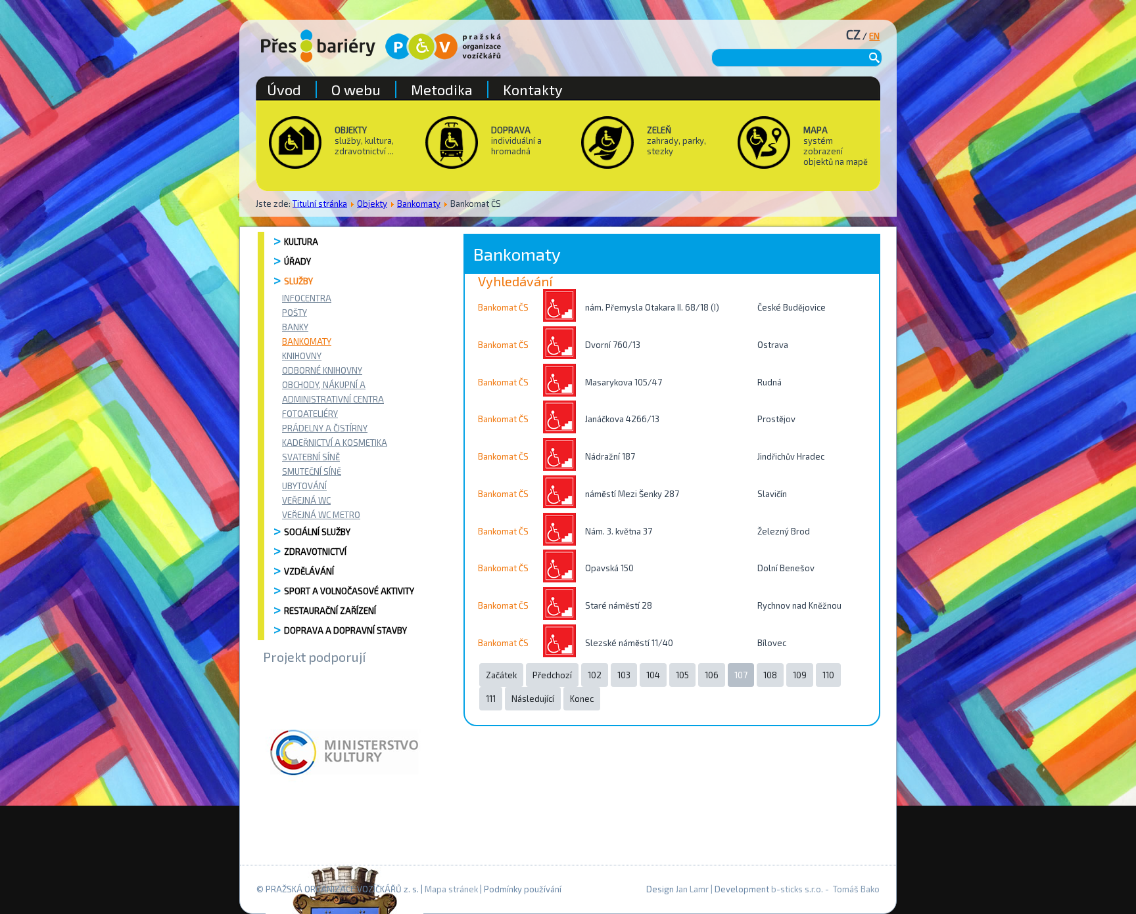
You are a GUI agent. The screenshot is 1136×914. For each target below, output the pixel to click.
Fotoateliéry (310, 413)
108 (770, 675)
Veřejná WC (306, 500)
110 (828, 675)
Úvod (284, 89)
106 (712, 675)
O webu (356, 89)
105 (682, 675)
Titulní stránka (320, 203)
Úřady (297, 261)
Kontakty (533, 89)
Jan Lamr (692, 889)
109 (800, 675)
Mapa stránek (451, 889)
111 (491, 698)
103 (623, 675)
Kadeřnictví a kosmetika (334, 442)
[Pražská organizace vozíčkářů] (443, 46)
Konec (582, 698)
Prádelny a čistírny (324, 428)
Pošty (294, 312)
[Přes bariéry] (318, 46)
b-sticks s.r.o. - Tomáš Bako (825, 889)
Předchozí (552, 675)
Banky (295, 327)
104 (653, 675)
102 (595, 675)
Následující (532, 698)
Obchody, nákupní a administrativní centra (333, 392)
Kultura (301, 241)
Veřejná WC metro (321, 515)
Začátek (501, 675)
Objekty (372, 203)
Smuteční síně (311, 471)
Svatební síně (311, 457)
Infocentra (306, 298)
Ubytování (304, 486)
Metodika (442, 89)
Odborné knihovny (322, 370)
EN (874, 36)
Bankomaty (418, 203)
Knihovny (301, 356)
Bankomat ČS (503, 307)
